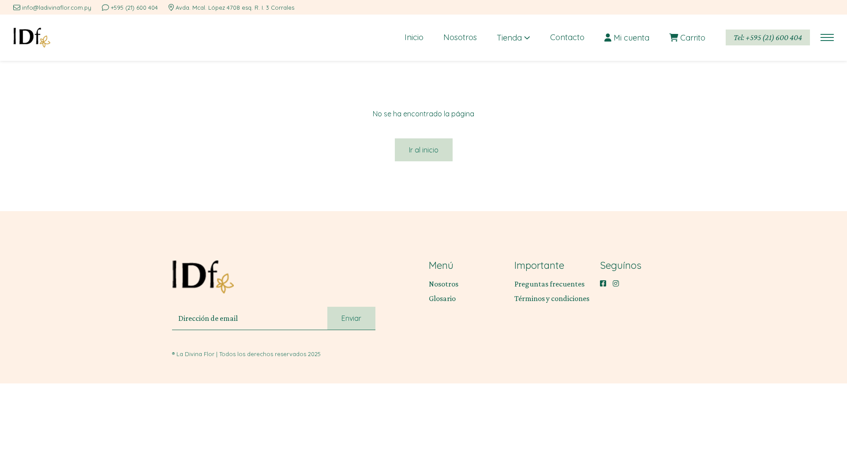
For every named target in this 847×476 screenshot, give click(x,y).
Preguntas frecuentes (549, 283)
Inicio (414, 37)
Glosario (442, 298)
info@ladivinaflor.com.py (56, 7)
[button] (827, 38)
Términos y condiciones (551, 298)
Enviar (351, 318)
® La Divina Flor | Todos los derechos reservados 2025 (246, 353)
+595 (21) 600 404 (134, 7)
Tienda (510, 37)
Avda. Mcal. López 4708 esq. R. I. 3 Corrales (235, 7)
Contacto (567, 37)
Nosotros (460, 37)
